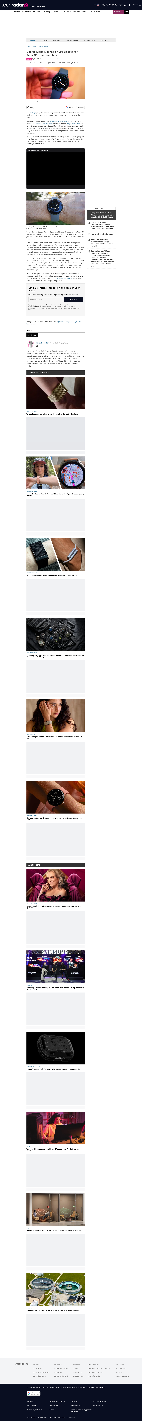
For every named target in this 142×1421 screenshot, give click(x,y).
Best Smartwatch (78, 1376)
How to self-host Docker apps (102, 234)
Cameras (76, 12)
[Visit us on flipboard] (113, 5)
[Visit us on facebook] (103, 5)
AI (34, 12)
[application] (55, 168)
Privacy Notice (32, 306)
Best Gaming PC (59, 1372)
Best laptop (57, 40)
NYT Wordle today (90, 40)
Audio (62, 12)
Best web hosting (72, 40)
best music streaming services (62, 278)
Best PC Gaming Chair (61, 1376)
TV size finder (43, 40)
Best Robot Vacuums (122, 1376)
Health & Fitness (31, 47)
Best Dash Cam (120, 1368)
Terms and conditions (100, 1401)
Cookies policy (53, 1405)
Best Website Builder (40, 1376)
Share (31, 107)
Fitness (55, 12)
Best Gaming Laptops (61, 1368)
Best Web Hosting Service (41, 1372)
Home (84, 12)
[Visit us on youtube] (110, 5)
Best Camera (120, 1364)
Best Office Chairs (94, 1376)
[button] (137, 5)
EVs (90, 12)
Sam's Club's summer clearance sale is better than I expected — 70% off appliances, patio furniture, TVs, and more (102, 225)
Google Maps (31, 113)
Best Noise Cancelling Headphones (99, 1368)
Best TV (75, 1368)
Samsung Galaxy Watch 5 (44, 124)
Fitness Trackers (43, 47)
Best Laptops (58, 1364)
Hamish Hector (39, 59)
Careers (51, 1410)
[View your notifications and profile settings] (130, 5)
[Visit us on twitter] (107, 5)
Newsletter (81, 107)
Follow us (70, 107)
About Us (30, 1401)
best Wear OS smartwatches (60, 121)
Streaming (46, 12)
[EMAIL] (37, 346)
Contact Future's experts (57, 1401)
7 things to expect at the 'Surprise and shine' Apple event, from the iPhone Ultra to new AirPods (102, 243)
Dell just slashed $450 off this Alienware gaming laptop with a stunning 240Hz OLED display (102, 215)
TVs (38, 12)
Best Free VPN (37, 1368)
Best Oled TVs (77, 1372)
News (29, 59)
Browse (97, 12)
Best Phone (76, 1364)
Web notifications (98, 1405)
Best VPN (104, 40)
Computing (26, 12)
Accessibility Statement (34, 1410)
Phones (17, 12)
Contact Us (74, 1401)
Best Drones (120, 1372)
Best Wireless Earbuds (95, 1372)
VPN (69, 12)
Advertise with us (76, 1405)
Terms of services (51, 305)
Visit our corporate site (96, 1387)
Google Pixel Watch (73, 124)
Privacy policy (31, 1405)
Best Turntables (93, 1364)
